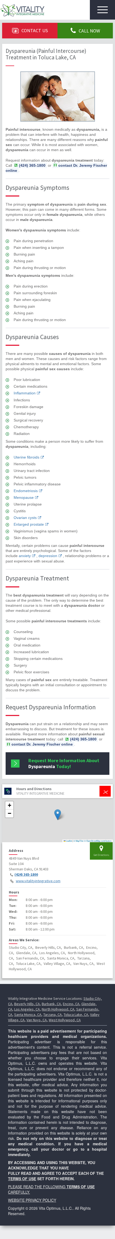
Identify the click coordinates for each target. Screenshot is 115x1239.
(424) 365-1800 (26, 874)
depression (48, 556)
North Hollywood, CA (58, 1009)
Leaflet (69, 840)
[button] (57, 814)
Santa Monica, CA (27, 1014)
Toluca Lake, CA (76, 1014)
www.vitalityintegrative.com (38, 880)
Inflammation (25, 393)
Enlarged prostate (29, 524)
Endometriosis (26, 491)
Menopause (24, 497)
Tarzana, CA (52, 1014)
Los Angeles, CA (27, 1009)
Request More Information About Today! (63, 763)
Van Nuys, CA (36, 1020)
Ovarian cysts (25, 517)
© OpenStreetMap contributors (98, 840)
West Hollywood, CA (65, 1020)
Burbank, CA (51, 1003)
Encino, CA (71, 1003)
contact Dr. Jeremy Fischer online (56, 168)
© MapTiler (79, 840)
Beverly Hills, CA (27, 1003)
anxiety (25, 556)
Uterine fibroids (26, 457)
